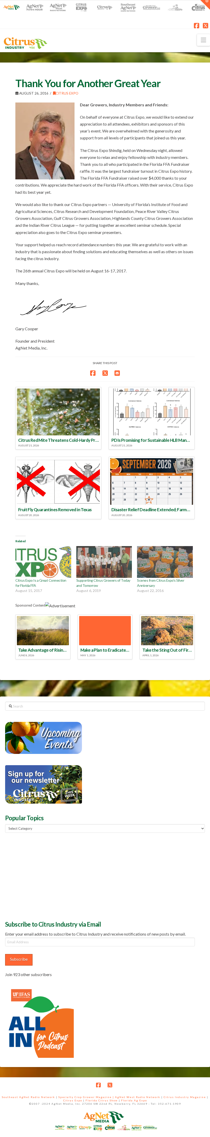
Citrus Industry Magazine (185, 1097)
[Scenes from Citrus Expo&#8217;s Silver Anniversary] (165, 562)
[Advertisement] (43, 876)
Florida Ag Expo (134, 1100)
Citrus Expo (67, 93)
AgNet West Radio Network (137, 1097)
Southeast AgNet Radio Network (28, 1097)
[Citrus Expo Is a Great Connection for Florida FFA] (43, 562)
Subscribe (19, 959)
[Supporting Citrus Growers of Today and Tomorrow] (104, 562)
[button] (203, 40)
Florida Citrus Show (102, 1100)
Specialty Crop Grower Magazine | (86, 1097)
